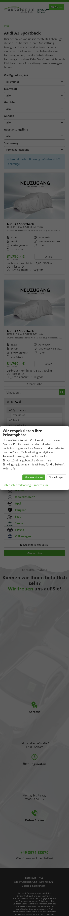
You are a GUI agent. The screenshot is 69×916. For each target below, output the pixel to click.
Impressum (40, 485)
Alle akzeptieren (34, 477)
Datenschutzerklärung (17, 485)
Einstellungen (56, 477)
